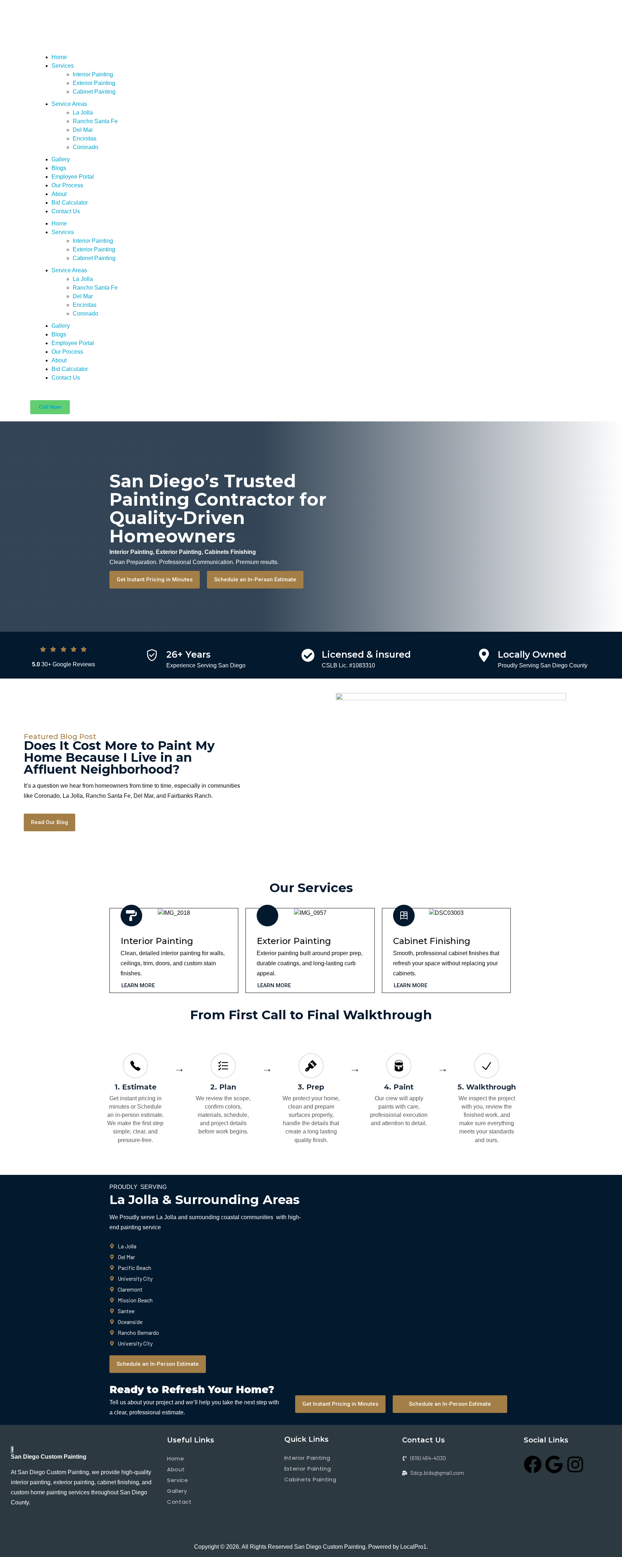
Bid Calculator (69, 203)
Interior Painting (93, 74)
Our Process (67, 185)
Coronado (85, 147)
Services (62, 66)
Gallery (60, 159)
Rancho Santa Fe (95, 121)
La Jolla (83, 112)
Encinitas (84, 138)
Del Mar (83, 130)
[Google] (554, 1464)
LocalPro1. (414, 1547)
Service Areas (69, 104)
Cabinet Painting (94, 92)
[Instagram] (575, 1464)
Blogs (58, 168)
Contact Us (65, 211)
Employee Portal (72, 177)
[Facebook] (533, 1464)
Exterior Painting (94, 83)
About (59, 194)
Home (59, 57)
